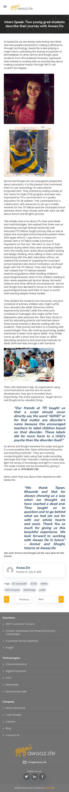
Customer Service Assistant (22, 641)
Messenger (12, 684)
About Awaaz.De (15, 708)
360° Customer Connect (20, 624)
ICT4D (34, 583)
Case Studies (13, 714)
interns (44, 583)
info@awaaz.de (37, 762)
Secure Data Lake (16, 691)
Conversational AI (16, 664)
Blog (8, 728)
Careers (10, 721)
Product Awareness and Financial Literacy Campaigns (30, 632)
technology (29, 589)
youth (42, 589)
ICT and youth (19, 583)
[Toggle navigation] (5, 6)
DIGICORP (49, 787)
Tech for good (12, 589)
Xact (9, 677)
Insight (10, 647)
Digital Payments (16, 671)
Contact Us (12, 735)
